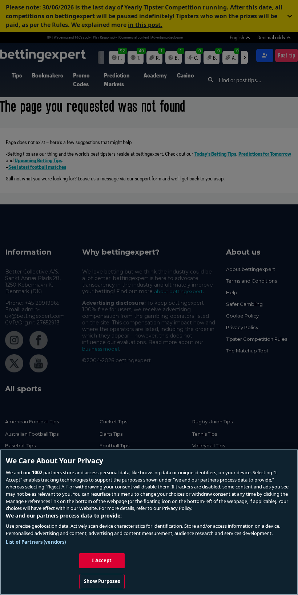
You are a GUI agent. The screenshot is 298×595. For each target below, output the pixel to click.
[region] (149, 522)
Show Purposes (102, 581)
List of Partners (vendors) (36, 542)
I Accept (102, 560)
